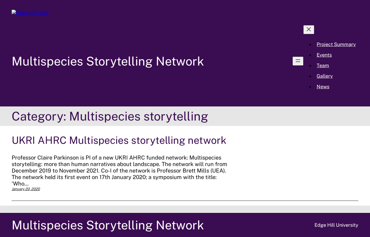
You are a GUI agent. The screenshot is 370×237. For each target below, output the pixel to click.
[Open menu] (298, 61)
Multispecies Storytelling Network (108, 61)
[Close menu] (308, 29)
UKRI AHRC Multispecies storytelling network (119, 140)
